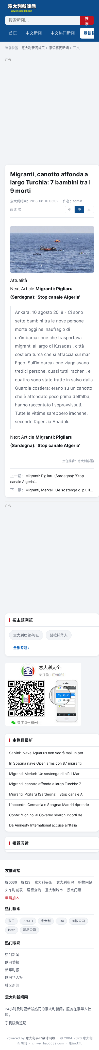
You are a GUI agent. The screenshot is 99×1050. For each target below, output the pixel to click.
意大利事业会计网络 (40, 1038)
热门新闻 (12, 955)
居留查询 (34, 890)
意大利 (46, 921)
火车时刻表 (14, 890)
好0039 (11, 882)
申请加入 (12, 898)
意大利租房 (65, 882)
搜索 (87, 20)
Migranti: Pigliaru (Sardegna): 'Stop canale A (45, 794)
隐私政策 (75, 1043)
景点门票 (74, 890)
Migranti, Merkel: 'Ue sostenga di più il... (59, 490)
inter (11, 930)
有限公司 (78, 921)
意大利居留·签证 (26, 635)
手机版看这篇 (15, 1023)
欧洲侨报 (12, 962)
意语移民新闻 (59, 48)
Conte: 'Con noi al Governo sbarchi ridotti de (45, 815)
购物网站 (85, 882)
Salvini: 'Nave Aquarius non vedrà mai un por (46, 753)
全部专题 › (21, 647)
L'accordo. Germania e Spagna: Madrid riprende (49, 804)
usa (61, 921)
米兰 (11, 921)
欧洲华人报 (14, 977)
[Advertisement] (49, 112)
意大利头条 (43, 882)
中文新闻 (34, 33)
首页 (13, 33)
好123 (25, 882)
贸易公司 (29, 930)
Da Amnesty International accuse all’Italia (43, 825)
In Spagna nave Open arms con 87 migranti (45, 763)
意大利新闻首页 (33, 48)
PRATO (28, 921)
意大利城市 (54, 890)
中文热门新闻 (63, 33)
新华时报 (12, 970)
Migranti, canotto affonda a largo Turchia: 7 (45, 784)
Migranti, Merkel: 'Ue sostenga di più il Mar (44, 773)
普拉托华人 (59, 635)
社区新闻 (12, 985)
